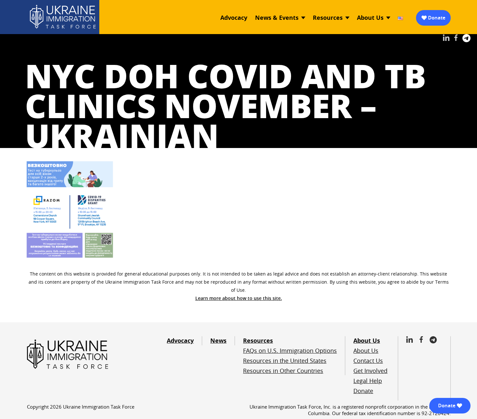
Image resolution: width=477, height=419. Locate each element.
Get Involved (370, 371)
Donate (437, 17)
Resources (328, 18)
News (218, 341)
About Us (370, 18)
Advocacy (233, 18)
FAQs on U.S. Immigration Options (290, 350)
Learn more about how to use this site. (238, 298)
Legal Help (367, 381)
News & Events (277, 18)
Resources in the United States (284, 360)
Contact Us (368, 360)
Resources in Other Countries (283, 371)
